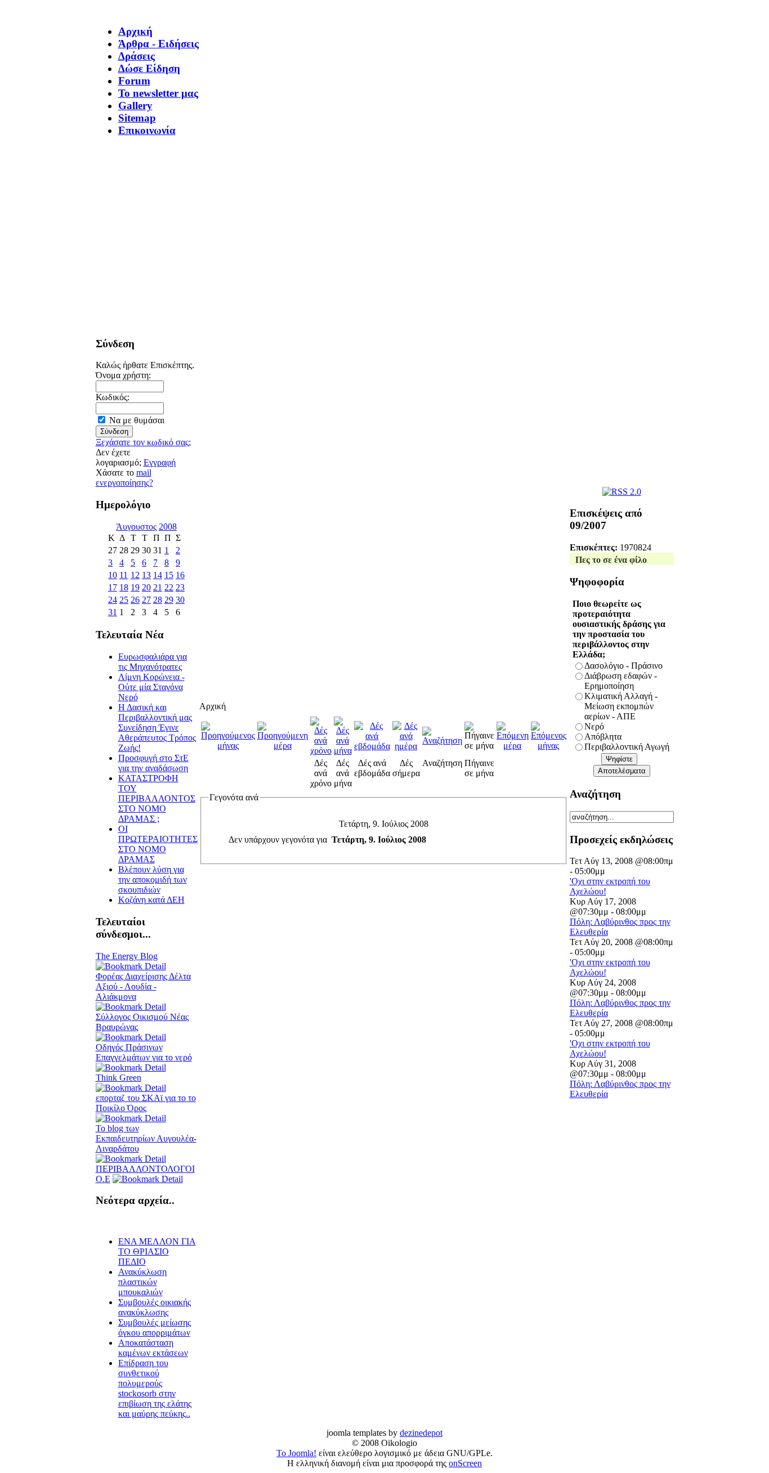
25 (123, 600)
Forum (134, 81)
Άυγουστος (136, 526)
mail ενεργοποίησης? (124, 477)
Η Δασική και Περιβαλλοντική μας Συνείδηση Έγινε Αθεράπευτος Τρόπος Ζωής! (157, 727)
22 (168, 587)
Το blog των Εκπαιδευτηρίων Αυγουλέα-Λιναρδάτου (146, 1138)
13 (146, 575)
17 (112, 587)
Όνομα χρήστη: (123, 375)
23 (180, 587)
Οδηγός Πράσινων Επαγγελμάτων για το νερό (144, 1052)
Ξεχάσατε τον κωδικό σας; (143, 442)
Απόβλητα (603, 736)
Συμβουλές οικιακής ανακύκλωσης (154, 1307)
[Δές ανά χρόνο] (321, 750)
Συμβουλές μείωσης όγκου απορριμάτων (154, 1327)
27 (146, 600)
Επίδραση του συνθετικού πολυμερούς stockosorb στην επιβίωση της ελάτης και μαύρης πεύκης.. (154, 1388)
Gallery (135, 105)
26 (135, 600)
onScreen (465, 1463)
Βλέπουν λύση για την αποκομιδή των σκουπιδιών (152, 879)
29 (168, 600)
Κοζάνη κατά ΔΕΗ (151, 900)
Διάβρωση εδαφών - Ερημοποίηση (620, 681)
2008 (168, 526)
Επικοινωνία (147, 130)
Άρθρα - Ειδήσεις (158, 44)
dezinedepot (421, 1433)
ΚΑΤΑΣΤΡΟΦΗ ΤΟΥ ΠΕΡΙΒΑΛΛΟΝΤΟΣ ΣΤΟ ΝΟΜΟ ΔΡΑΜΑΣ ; (156, 798)
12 (135, 575)
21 (157, 587)
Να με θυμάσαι (136, 420)
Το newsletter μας (158, 93)
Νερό (594, 726)
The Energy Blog (127, 956)
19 (135, 587)
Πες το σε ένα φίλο (611, 560)
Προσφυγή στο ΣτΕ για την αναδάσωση (153, 763)
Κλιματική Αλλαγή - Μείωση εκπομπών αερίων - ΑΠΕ (621, 706)
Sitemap (137, 118)
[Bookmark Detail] (131, 966)
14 (157, 575)
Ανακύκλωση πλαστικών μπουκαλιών (142, 1282)
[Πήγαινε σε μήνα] (479, 745)
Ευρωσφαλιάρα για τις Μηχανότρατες (152, 661)
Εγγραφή (160, 462)
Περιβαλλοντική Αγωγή (626, 746)
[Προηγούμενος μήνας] (228, 745)
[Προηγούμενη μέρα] (282, 745)
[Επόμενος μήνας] (548, 745)
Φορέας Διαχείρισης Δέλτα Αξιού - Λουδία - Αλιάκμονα (143, 986)
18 (123, 587)
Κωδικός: (112, 397)
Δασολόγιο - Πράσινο (623, 665)
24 (112, 600)
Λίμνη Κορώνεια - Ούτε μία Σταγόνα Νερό (151, 687)
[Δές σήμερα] (406, 746)
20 (146, 587)
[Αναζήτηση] (442, 740)
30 (180, 600)
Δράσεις (136, 56)
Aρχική (135, 31)
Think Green (118, 1077)
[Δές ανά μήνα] (343, 750)
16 (180, 575)
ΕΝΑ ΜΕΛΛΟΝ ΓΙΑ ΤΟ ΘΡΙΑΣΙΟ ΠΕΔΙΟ (157, 1251)
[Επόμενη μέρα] (513, 745)
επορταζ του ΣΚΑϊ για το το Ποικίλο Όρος (146, 1103)
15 (168, 575)
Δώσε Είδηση (149, 68)
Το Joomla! (296, 1453)
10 (112, 575)
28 (157, 600)
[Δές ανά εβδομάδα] (372, 746)
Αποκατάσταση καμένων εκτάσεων (153, 1348)
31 (112, 612)
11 (123, 575)
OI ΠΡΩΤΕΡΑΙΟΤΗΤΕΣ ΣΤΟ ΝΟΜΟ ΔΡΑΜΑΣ (158, 844)
